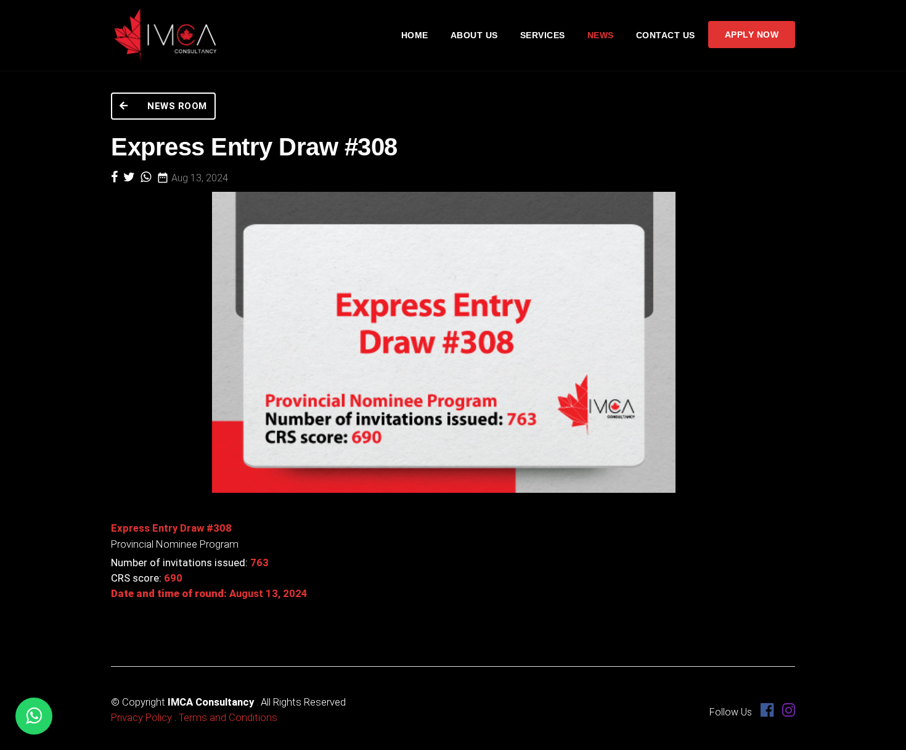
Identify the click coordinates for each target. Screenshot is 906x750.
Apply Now (752, 34)
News (600, 35)
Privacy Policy (141, 717)
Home (414, 35)
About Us (474, 35)
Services (542, 35)
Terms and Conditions (228, 717)
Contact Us (665, 35)
